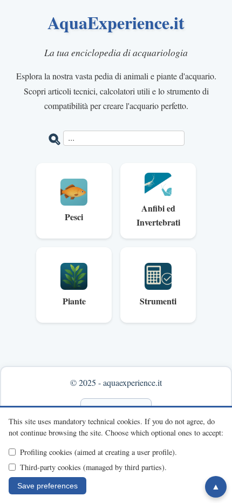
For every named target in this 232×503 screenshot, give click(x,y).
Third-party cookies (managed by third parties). (93, 467)
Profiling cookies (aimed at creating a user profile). (98, 452)
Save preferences (47, 485)
